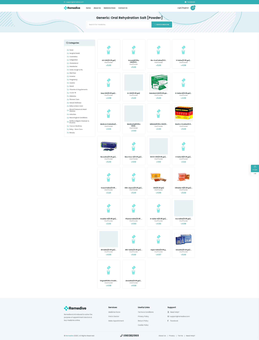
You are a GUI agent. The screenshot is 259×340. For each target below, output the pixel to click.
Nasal (72, 86)
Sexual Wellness (75, 103)
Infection (73, 114)
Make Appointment (116, 321)
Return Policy (143, 321)
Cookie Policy (143, 325)
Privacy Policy (143, 316)
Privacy (172, 336)
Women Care (74, 99)
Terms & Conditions (145, 312)
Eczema (72, 76)
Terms (180, 336)
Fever (71, 50)
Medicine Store (109, 8)
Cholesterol (74, 63)
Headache (73, 66)
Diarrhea (73, 73)
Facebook (191, 2)
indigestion (74, 60)
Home (88, 8)
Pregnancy (73, 80)
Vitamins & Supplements (79, 90)
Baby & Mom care (76, 106)
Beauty (72, 133)
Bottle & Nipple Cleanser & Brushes (79, 122)
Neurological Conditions (78, 118)
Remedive (70, 336)
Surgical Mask (75, 53)
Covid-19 (73, 93)
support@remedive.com (75, 2)
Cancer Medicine (76, 126)
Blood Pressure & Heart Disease (78, 110)
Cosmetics (73, 57)
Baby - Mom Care (76, 129)
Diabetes (73, 96)
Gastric (72, 83)
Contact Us (122, 8)
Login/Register (183, 8)
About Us (97, 8)
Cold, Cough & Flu (76, 70)
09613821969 (131, 335)
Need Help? (174, 312)
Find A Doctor (113, 316)
